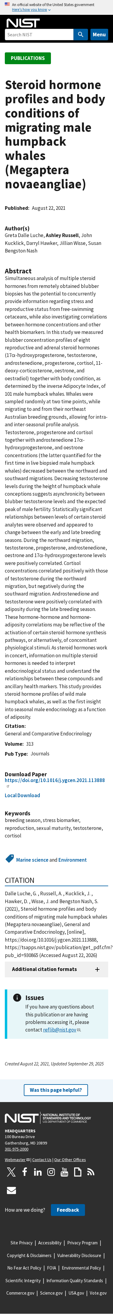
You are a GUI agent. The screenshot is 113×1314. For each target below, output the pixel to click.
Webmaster (15, 1159)
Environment (72, 860)
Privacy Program (82, 1243)
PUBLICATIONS (28, 58)
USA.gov (76, 1293)
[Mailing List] (11, 1190)
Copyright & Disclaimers (29, 1255)
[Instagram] (51, 1172)
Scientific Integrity (23, 1280)
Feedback (68, 1210)
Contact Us (42, 1159)
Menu (99, 34)
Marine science (32, 860)
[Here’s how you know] (56, 7)
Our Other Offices (70, 1159)
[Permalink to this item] (33, 228)
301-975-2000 (16, 1149)
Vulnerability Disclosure (79, 1255)
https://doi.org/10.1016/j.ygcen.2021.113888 (55, 780)
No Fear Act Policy (24, 1268)
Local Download (22, 795)
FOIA (51, 1268)
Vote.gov (98, 1293)
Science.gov (51, 1293)
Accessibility (49, 1243)
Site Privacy (22, 1243)
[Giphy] (77, 1172)
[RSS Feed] (91, 1172)
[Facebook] (24, 1172)
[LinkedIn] (38, 1172)
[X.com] (11, 1172)
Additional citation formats (44, 969)
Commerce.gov (20, 1293)
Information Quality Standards (74, 1280)
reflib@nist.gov (59, 1029)
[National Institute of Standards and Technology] (48, 1118)
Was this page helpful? (56, 1090)
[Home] (23, 23)
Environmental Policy (81, 1268)
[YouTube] (64, 1172)
